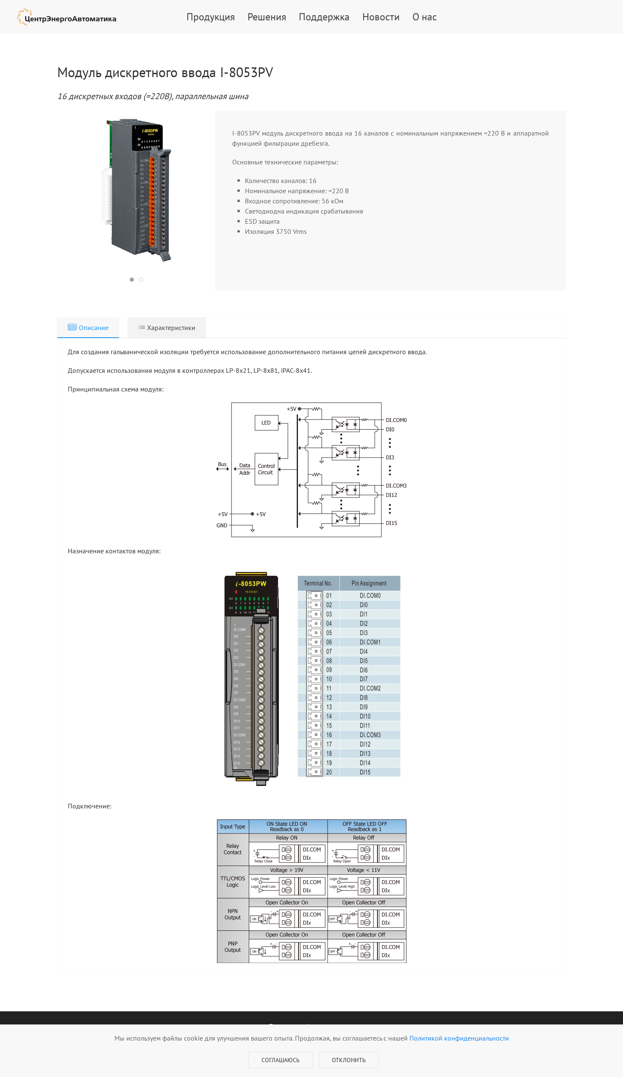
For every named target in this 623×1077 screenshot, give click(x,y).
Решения (267, 16)
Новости (381, 16)
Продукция (210, 16)
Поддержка (324, 16)
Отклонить (349, 1060)
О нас (424, 16)
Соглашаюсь (280, 1060)
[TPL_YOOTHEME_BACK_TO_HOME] (66, 17)
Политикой (459, 1038)
